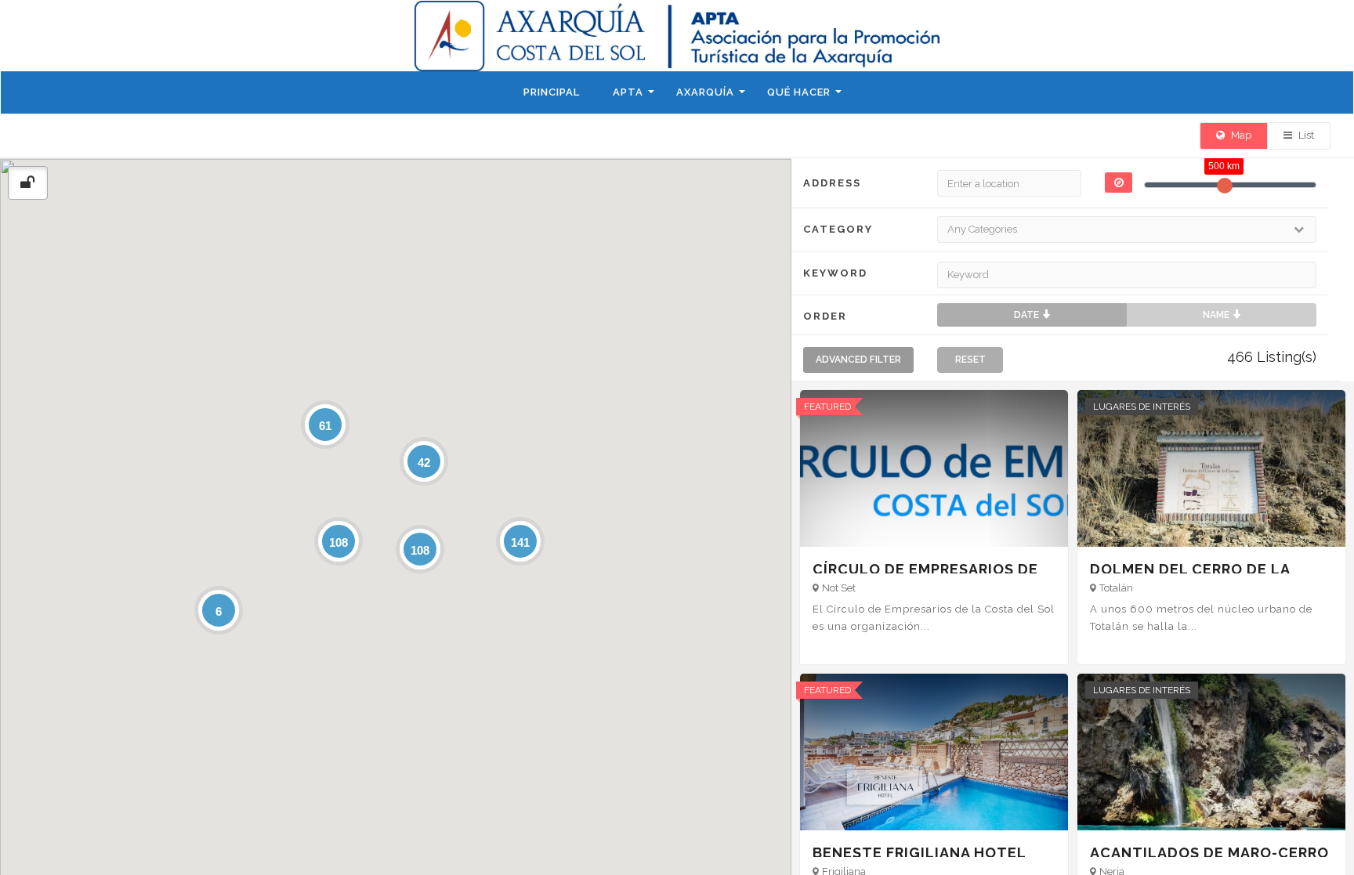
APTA (628, 92)
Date (1027, 314)
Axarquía (705, 92)
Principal (551, 92)
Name (1217, 314)
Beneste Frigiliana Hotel (919, 852)
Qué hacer (799, 92)
